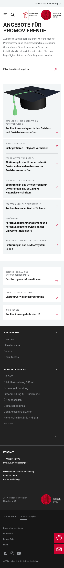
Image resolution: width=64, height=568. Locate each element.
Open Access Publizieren (18, 411)
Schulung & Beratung (16, 388)
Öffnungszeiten (13, 400)
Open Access (11, 357)
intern (5, 545)
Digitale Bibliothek (14, 405)
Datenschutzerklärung (13, 528)
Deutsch (23, 516)
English (32, 516)
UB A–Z (8, 376)
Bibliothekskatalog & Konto (19, 382)
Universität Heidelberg (46, 3)
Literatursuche (12, 345)
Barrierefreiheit (9, 539)
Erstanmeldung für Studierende (22, 394)
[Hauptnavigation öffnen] (7, 14)
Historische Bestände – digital (21, 417)
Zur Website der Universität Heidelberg (15, 499)
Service (8, 351)
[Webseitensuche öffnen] (14, 14)
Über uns (9, 339)
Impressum (8, 534)
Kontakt (8, 423)
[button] (31, 332)
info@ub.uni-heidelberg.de (15, 463)
